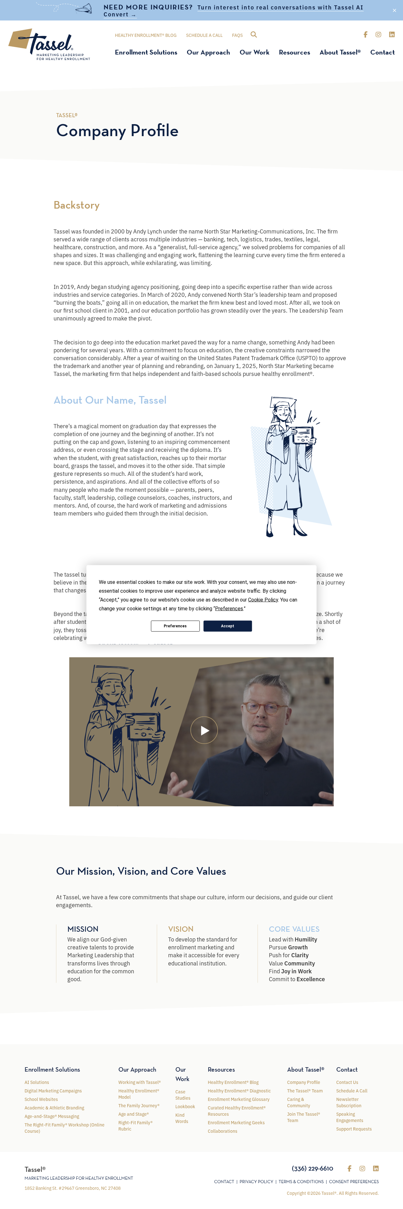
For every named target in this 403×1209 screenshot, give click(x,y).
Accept (227, 626)
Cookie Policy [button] (263, 599)
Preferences (175, 626)
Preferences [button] (229, 608)
